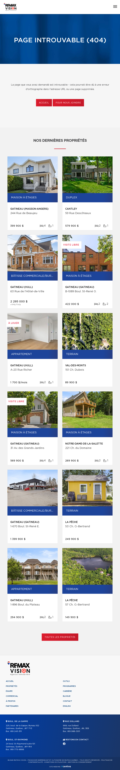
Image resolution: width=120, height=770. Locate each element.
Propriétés (11, 686)
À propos (10, 701)
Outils (66, 681)
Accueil (44, 103)
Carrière (67, 691)
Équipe (9, 691)
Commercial (12, 696)
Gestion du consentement (80, 762)
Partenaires (12, 706)
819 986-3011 (73, 731)
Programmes (69, 686)
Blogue (67, 696)
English (67, 706)
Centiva (66, 766)
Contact (67, 701)
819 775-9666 (17, 750)
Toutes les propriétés (60, 637)
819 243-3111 (16, 731)
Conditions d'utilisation (55, 762)
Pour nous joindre (68, 103)
